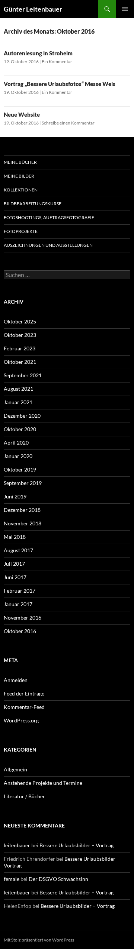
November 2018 (22, 523)
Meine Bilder (19, 176)
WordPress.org (21, 720)
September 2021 (23, 375)
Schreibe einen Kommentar (68, 123)
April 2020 (16, 442)
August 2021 (18, 389)
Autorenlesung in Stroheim (38, 53)
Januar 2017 (18, 604)
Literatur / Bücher (24, 796)
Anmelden (16, 680)
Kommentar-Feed (24, 707)
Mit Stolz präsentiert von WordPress (39, 940)
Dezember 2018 (22, 510)
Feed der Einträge (24, 693)
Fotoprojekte (21, 231)
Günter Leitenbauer (33, 9)
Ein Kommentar (57, 61)
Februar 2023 (19, 348)
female (11, 879)
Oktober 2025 (20, 321)
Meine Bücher (20, 162)
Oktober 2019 (20, 469)
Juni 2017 (15, 577)
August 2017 (18, 550)
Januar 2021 (18, 402)
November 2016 (22, 617)
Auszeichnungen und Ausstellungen (48, 245)
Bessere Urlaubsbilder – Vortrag (76, 845)
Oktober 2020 (20, 429)
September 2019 (23, 483)
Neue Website (22, 114)
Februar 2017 (19, 590)
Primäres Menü (125, 9)
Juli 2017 (14, 564)
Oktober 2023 (20, 335)
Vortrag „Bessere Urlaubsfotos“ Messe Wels (59, 83)
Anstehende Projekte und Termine (43, 783)
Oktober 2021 (20, 362)
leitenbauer (17, 845)
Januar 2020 (18, 456)
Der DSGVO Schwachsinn (58, 879)
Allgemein (15, 769)
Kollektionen (21, 190)
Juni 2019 (15, 496)
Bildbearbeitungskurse (32, 203)
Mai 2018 (15, 537)
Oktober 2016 (20, 631)
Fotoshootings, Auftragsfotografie (49, 217)
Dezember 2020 (22, 415)
